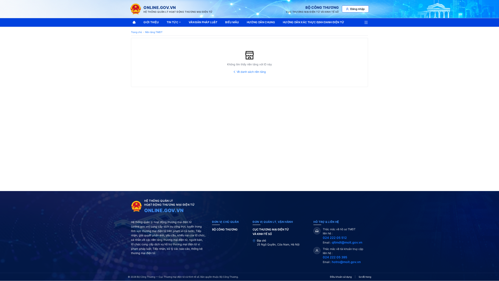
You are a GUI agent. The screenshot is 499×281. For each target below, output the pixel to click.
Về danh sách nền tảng (251, 71)
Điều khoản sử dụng (341, 276)
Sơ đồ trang (365, 276)
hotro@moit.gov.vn (346, 262)
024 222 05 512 (335, 238)
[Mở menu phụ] (366, 22)
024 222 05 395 (335, 257)
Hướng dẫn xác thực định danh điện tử (313, 22)
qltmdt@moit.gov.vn (347, 242)
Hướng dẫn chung (261, 22)
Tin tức (172, 22)
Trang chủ (136, 32)
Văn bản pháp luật (203, 22)
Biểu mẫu (232, 22)
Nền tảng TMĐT (154, 32)
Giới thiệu (151, 22)
